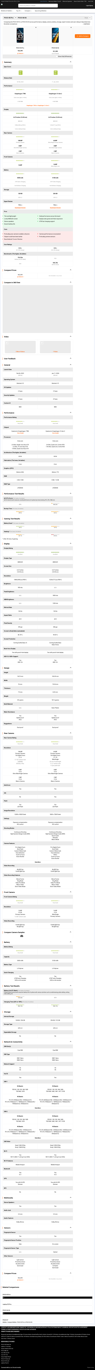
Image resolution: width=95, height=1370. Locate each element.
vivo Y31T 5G (4, 1354)
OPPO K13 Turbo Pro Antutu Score (9, 1336)
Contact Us (5, 1327)
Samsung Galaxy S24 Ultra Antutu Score (43, 1336)
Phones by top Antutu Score (8, 1334)
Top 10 (26, 1327)
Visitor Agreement (81, 1327)
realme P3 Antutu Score (84, 1334)
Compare (12, 1327)
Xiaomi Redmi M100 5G (7, 1348)
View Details (20, 433)
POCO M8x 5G (4, 1350)
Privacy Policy (47, 1327)
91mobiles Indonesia (35, 1327)
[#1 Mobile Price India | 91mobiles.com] (7, 5)
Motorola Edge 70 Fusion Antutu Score (25, 1334)
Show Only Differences (65, 56)
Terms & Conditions (7, 1329)
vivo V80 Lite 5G (5, 1352)
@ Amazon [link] (20, 53)
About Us (61, 1327)
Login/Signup (89, 5)
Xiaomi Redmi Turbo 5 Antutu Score (62, 1336)
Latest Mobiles (43, 1)
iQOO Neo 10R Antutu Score (25, 1336)
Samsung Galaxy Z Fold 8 (55, 1)
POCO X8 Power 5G (6, 1344)
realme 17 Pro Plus (6, 1346)
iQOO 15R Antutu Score (56, 1334)
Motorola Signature (67, 1)
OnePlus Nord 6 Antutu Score (42, 1334)
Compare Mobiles (12, 1322)
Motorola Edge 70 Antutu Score (70, 1334)
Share (87, 18)
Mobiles (5, 1322)
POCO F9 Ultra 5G (5, 1359)
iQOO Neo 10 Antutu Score (8, 1338)
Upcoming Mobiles (40, 11)
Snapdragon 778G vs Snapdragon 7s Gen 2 (38, 105)
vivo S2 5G (90, 1)
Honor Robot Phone (6, 1356)
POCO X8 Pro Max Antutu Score (79, 1336)
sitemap (55, 1327)
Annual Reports (69, 1327)
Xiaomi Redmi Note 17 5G (80, 1)
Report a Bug (90, 1367)
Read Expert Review (20, 207)
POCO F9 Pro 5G (5, 1361)
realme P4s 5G (5, 1363)
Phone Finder (19, 1327)
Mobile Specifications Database (25, 1329)
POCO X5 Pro (20, 48)
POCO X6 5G (55, 48)
